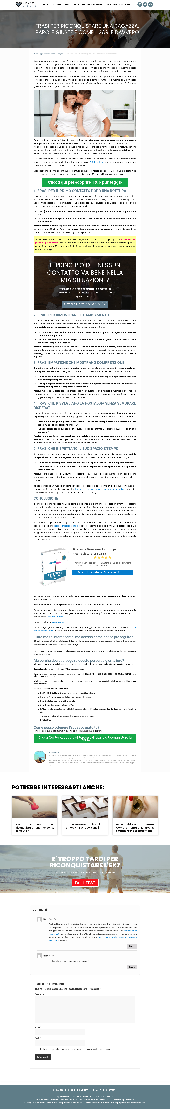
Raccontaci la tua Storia (88, 4)
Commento (40, 994)
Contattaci (111, 1090)
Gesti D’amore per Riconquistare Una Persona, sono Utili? (34, 828)
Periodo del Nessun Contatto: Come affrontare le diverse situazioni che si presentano (135, 828)
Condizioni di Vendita (78, 1090)
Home (36, 54)
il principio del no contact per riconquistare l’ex (100, 489)
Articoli (47, 4)
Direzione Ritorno (54, 616)
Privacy (97, 1090)
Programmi (63, 4)
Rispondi (132, 946)
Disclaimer (58, 1090)
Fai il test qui (97, 162)
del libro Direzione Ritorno (67, 525)
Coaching (111, 4)
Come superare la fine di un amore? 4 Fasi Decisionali (85, 826)
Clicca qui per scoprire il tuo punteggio (85, 182)
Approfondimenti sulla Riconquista (51, 54)
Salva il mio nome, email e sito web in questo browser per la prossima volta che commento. (74, 1049)
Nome (38, 1027)
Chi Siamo (124, 4)
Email (38, 1038)
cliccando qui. (58, 622)
